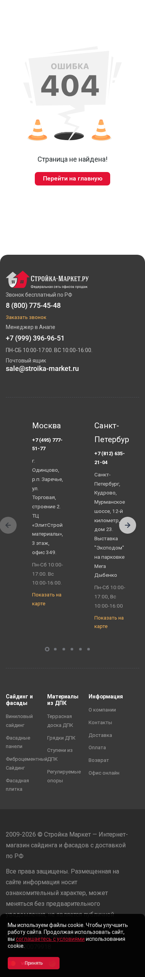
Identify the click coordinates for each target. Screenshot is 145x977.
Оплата (97, 747)
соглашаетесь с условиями (50, 939)
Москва (46, 425)
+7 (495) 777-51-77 (47, 444)
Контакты (100, 722)
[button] (127, 525)
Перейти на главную (72, 178)
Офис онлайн (104, 773)
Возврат (99, 760)
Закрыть (129, 970)
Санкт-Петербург (110, 432)
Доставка (100, 735)
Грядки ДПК (61, 738)
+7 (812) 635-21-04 (109, 458)
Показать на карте (46, 599)
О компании (102, 710)
